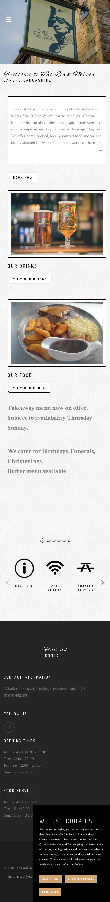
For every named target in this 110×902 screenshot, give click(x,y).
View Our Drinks (30, 279)
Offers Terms (16, 877)
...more (97, 150)
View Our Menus (29, 388)
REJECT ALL (50, 892)
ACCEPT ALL (50, 879)
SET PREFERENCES (81, 879)
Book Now (23, 177)
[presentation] (7, 581)
